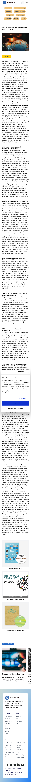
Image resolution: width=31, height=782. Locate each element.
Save (7, 56)
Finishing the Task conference (19, 308)
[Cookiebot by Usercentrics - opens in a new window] (18, 372)
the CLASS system (22, 224)
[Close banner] (28, 372)
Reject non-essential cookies (15, 408)
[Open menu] (26, 2)
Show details (22, 398)
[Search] (22, 2)
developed (13, 224)
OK (15, 403)
